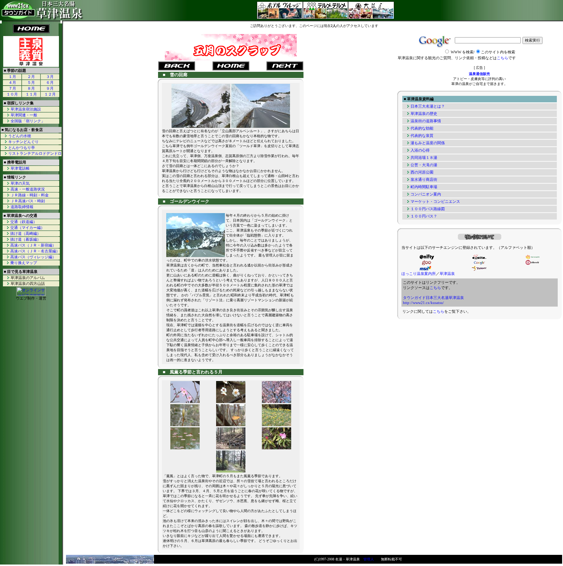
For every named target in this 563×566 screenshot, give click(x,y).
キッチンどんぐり (23, 142)
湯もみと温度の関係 (428, 143)
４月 (12, 82)
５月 (31, 82)
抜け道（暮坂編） (25, 239)
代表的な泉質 (422, 135)
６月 (50, 82)
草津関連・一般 (24, 115)
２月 (31, 76)
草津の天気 (20, 183)
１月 (12, 76)
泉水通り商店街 (424, 179)
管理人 (368, 559)
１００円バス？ (424, 216)
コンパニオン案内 (426, 194)
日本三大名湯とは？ (428, 106)
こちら (502, 58)
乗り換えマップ (23, 263)
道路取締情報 (22, 207)
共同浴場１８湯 (424, 157)
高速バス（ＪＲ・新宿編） (33, 245)
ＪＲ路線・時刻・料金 (30, 195)
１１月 (31, 94)
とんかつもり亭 (21, 147)
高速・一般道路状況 (28, 189)
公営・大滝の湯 (424, 165)
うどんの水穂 (19, 136)
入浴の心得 (420, 150)
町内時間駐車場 (424, 187)
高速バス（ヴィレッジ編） (33, 257)
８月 (31, 88)
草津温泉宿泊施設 (26, 109)
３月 (50, 76)
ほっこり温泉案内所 (418, 273)
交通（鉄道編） (23, 222)
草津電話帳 (20, 168)
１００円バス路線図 (428, 209)
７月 (12, 88)
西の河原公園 (422, 172)
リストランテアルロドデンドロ (35, 153)
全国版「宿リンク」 (28, 121)
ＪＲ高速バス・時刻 (28, 201)
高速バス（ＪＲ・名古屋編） (35, 251)
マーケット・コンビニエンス (435, 201)
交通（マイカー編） (27, 227)
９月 (50, 88)
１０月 (12, 94)
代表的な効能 (422, 128)
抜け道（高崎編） (25, 233)
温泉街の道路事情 (426, 121)
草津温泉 (447, 273)
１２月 (50, 94)
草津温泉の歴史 (424, 113)
